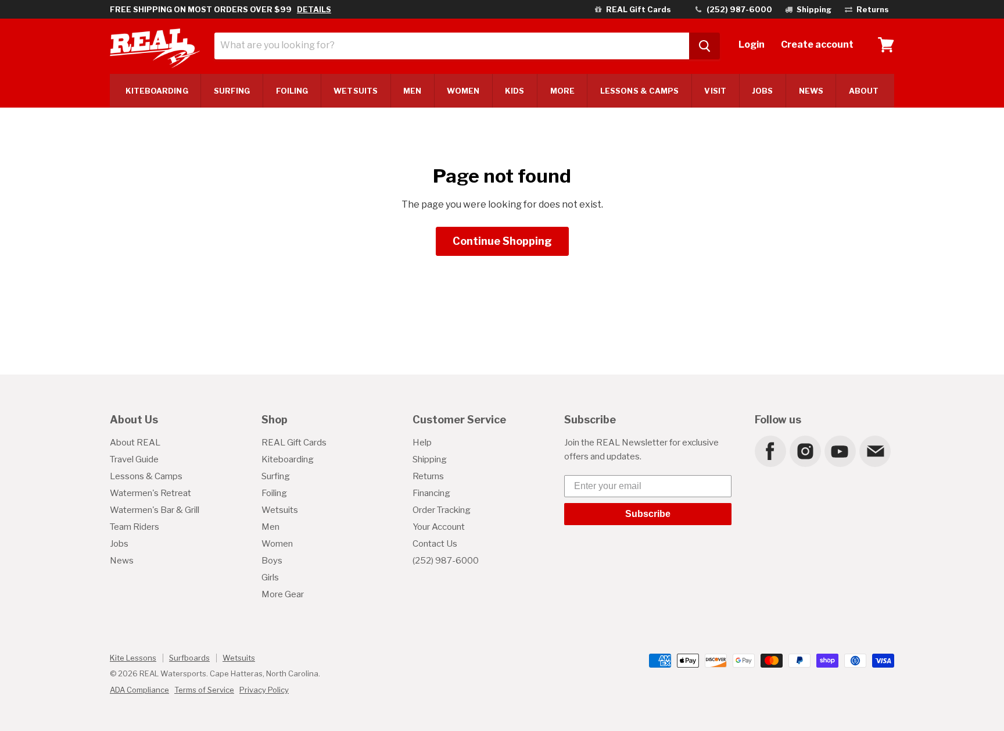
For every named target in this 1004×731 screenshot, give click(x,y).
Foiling (292, 90)
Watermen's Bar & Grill (154, 510)
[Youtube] (839, 450)
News (811, 90)
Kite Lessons (133, 657)
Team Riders (134, 527)
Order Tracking (442, 510)
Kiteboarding (287, 459)
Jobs (762, 90)
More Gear (282, 594)
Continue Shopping (502, 241)
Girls (270, 577)
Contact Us (435, 544)
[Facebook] (769, 450)
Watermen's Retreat (150, 493)
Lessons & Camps (639, 90)
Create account (817, 44)
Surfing (275, 476)
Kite (157, 90)
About (863, 90)
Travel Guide (134, 459)
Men (412, 90)
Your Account (439, 527)
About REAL (135, 442)
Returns (428, 476)
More (562, 90)
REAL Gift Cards (294, 442)
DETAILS (314, 9)
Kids (514, 90)
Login (751, 44)
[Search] (704, 46)
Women (463, 90)
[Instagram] (804, 450)
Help (422, 442)
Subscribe (647, 514)
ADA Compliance (139, 689)
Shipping (430, 459)
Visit (715, 90)
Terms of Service (204, 689)
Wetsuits (356, 90)
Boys (271, 560)
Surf (232, 90)
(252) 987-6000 (446, 560)
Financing (431, 493)
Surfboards (189, 657)
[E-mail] (874, 450)
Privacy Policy (264, 689)
